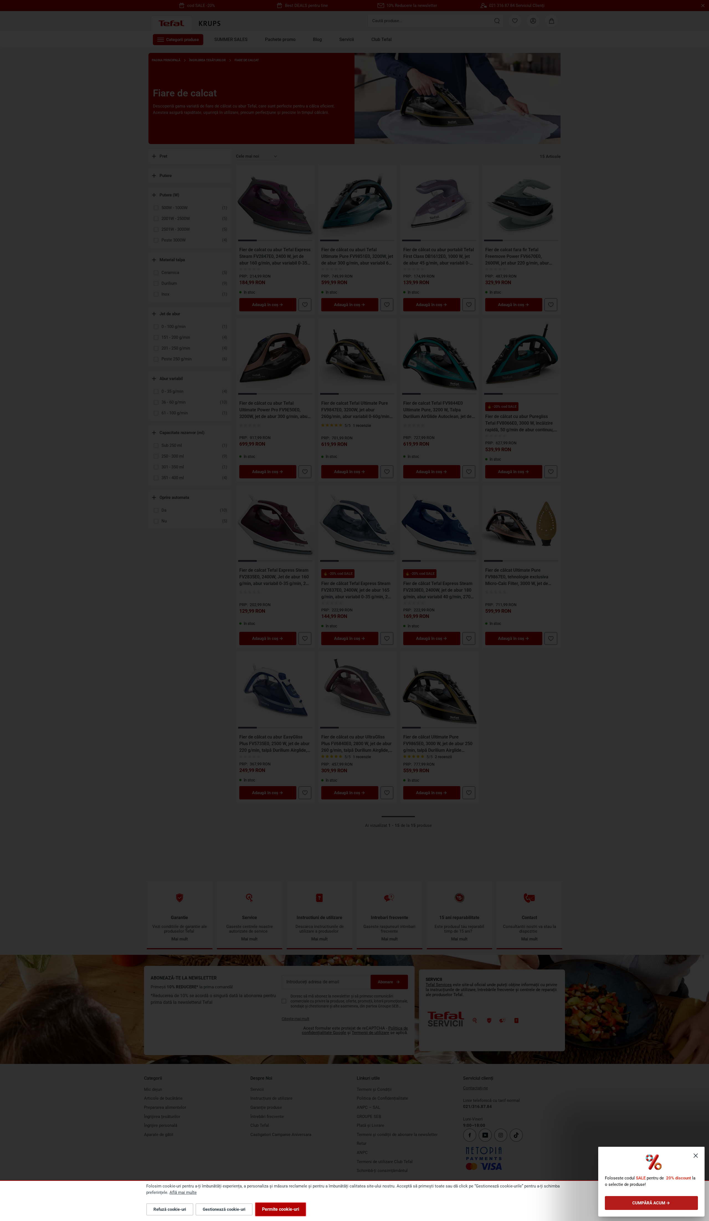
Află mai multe (183, 1192)
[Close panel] (695, 1155)
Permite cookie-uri (280, 1209)
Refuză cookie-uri (169, 1209)
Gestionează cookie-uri (224, 1209)
